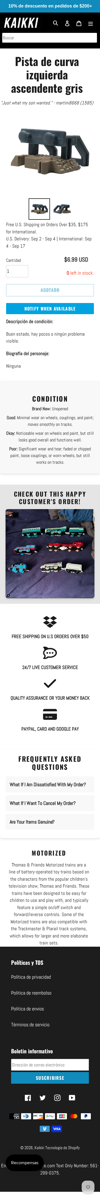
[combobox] (49, 38)
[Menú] (90, 22)
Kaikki (39, 1147)
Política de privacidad (31, 977)
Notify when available (50, 308)
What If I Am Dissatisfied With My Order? (48, 784)
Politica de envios (27, 1008)
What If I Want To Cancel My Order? (43, 803)
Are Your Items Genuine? (32, 822)
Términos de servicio (30, 1024)
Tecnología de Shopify (62, 1147)
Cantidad (13, 260)
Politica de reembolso (31, 993)
